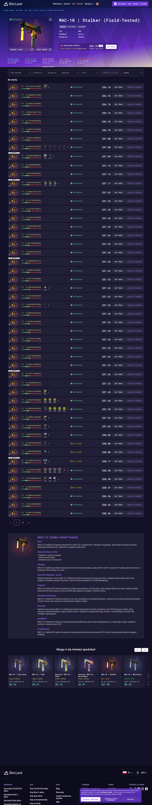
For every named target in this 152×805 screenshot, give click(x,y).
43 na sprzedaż (13, 61)
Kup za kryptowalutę (38, 800)
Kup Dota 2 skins (37, 792)
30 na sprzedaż (65, 61)
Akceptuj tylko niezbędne (110, 799)
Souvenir (81, 27)
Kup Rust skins (36, 796)
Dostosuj (130, 799)
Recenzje (60, 792)
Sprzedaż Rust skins (12, 800)
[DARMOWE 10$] (97, 4)
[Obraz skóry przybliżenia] (10, 89)
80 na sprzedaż (48, 61)
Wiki (58, 802)
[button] (145, 650)
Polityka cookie (106, 792)
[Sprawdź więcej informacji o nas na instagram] (142, 788)
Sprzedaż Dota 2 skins (11, 795)
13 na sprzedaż (83, 61)
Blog (58, 788)
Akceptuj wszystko (90, 799)
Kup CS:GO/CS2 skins (39, 788)
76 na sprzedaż (31, 61)
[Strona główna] (13, 4)
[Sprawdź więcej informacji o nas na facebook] (146, 788)
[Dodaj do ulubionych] (50, 19)
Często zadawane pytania (63, 797)
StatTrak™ (72, 27)
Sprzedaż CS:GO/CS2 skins (13, 789)
